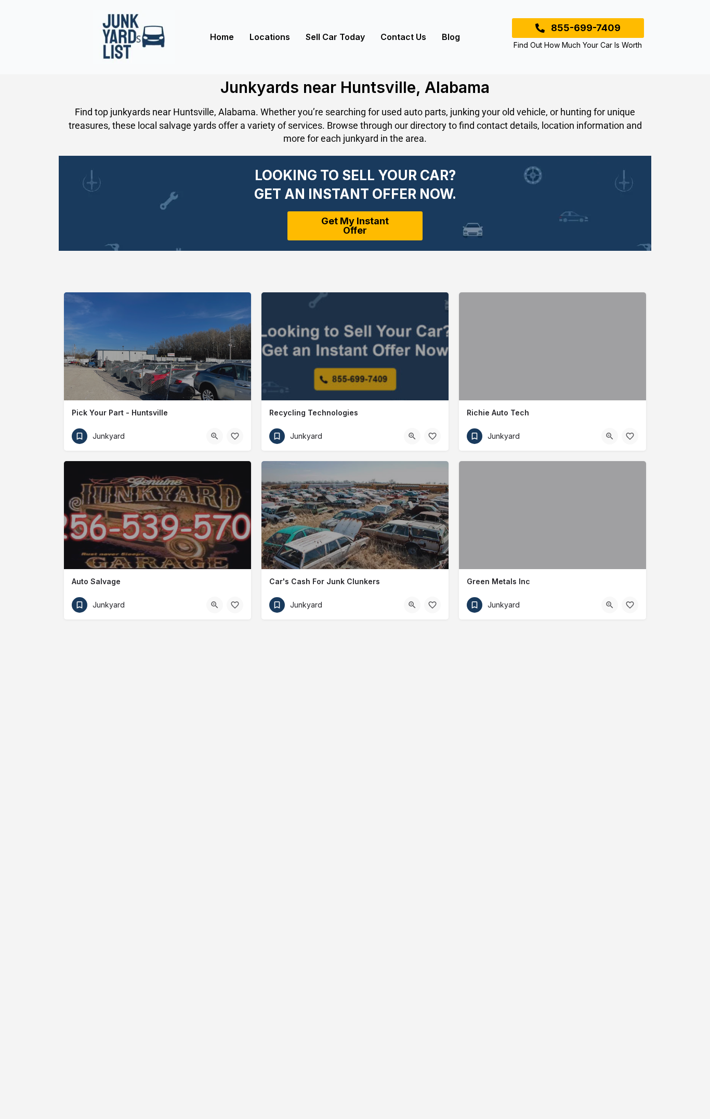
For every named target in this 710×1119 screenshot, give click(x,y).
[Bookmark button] (235, 436)
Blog (451, 37)
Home (222, 37)
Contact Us (403, 37)
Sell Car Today (335, 37)
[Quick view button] (214, 436)
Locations (269, 37)
